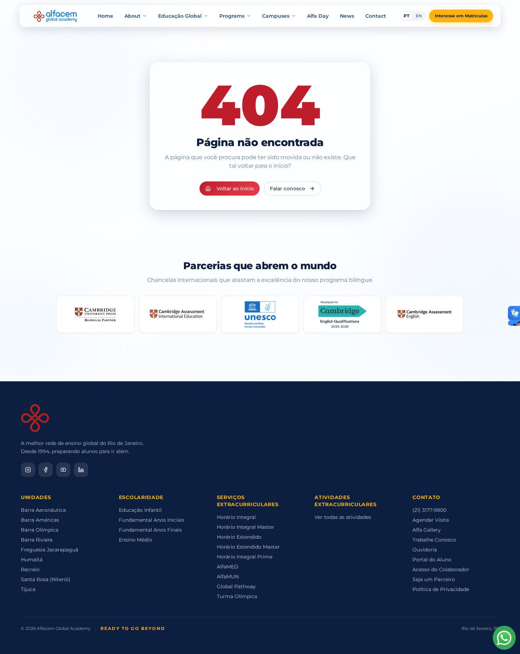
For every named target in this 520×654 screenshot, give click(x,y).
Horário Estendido (239, 537)
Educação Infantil (140, 510)
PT (406, 15)
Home (105, 16)
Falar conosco (287, 188)
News (347, 16)
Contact (375, 16)
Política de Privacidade (440, 589)
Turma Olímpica (237, 596)
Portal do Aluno (431, 559)
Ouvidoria (424, 549)
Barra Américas (40, 520)
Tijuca (28, 589)
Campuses (275, 16)
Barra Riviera (36, 540)
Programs (231, 16)
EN (419, 15)
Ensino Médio (135, 540)
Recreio (30, 569)
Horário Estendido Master (248, 547)
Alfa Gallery (426, 530)
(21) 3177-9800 (429, 510)
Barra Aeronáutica (43, 510)
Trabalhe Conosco (434, 540)
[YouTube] (63, 470)
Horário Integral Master (245, 527)
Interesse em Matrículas (461, 15)
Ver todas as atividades (342, 517)
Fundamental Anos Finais (150, 530)
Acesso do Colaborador (440, 569)
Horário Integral (236, 517)
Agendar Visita (430, 520)
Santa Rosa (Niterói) (45, 579)
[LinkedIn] (81, 470)
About (132, 16)
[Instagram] (28, 470)
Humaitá (31, 559)
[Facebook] (46, 470)
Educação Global (180, 16)
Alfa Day (318, 16)
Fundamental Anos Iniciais (151, 520)
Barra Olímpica (39, 530)
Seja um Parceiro (433, 579)
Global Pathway (236, 586)
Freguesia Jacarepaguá (49, 549)
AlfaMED (227, 566)
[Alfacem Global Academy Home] (55, 16)
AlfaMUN (228, 576)
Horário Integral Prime (244, 557)
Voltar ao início (235, 188)
